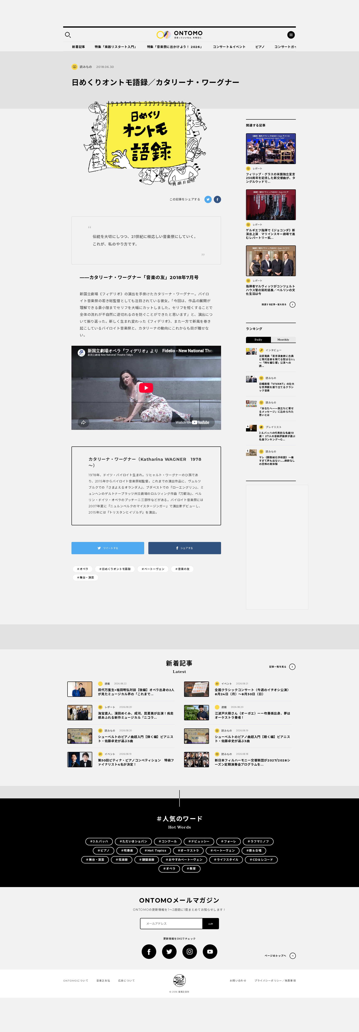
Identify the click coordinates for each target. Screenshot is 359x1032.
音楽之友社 (103, 980)
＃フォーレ (228, 841)
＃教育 (191, 868)
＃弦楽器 (122, 860)
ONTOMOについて (75, 980)
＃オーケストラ (188, 850)
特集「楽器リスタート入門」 (116, 47)
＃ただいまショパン (133, 841)
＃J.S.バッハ (99, 841)
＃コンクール (168, 841)
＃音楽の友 (182, 569)
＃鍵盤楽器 (146, 860)
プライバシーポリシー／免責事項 (275, 980)
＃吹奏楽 (127, 850)
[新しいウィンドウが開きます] (149, 951)
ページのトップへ (275, 955)
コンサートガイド (287, 47)
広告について (126, 980)
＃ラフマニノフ (258, 841)
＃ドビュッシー (199, 841)
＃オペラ (82, 569)
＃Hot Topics (155, 850)
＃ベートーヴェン (152, 569)
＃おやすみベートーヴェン (184, 860)
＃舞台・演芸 (85, 577)
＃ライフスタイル (226, 860)
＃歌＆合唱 (254, 850)
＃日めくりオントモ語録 (115, 569)
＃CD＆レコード (261, 860)
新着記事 (78, 47)
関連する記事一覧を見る (274, 304)
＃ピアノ (103, 850)
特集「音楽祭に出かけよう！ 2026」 (175, 47)
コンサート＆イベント (229, 47)
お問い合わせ (238, 980)
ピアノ (260, 47)
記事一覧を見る (277, 666)
